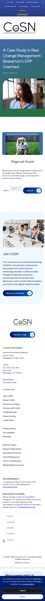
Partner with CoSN (10, 6)
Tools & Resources (11, 457)
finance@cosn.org (10, 487)
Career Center (35, 6)
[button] (32, 191)
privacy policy (28, 584)
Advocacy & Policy (32, 2)
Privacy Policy (9, 429)
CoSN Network (23, 6)
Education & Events (12, 453)
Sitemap (7, 437)
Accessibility (9, 433)
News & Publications (12, 449)
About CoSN (20, 2)
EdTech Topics (9, 445)
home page (19, 175)
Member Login (22, 14)
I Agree (23, 590)
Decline (22, 597)
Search (6, 190)
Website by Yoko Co (22, 563)
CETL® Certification (12, 461)
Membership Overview (13, 465)
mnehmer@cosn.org (27, 507)
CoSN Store (22, 10)
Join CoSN (10, 2)
